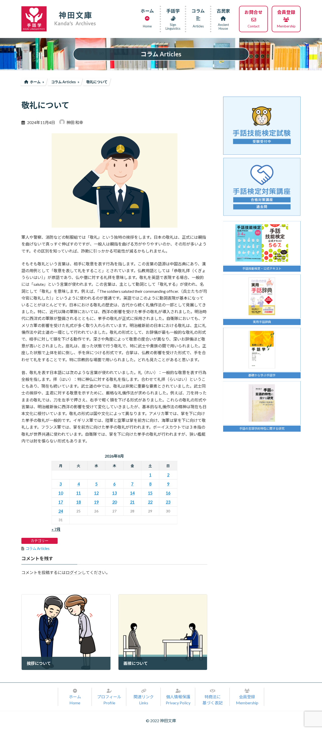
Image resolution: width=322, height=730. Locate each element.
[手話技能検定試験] (262, 126)
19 (96, 502)
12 (96, 493)
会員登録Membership (247, 699)
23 (168, 502)
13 (114, 493)
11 (78, 493)
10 (60, 493)
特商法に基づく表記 (213, 699)
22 (150, 502)
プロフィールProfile (109, 699)
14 (132, 493)
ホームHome (75, 699)
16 (168, 493)
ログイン (74, 572)
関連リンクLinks (144, 699)
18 (78, 502)
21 (132, 502)
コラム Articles (38, 548)
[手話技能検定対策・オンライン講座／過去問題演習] (262, 187)
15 (150, 493)
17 (60, 502)
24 (60, 511)
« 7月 (56, 529)
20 (114, 502)
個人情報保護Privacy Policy (178, 699)
